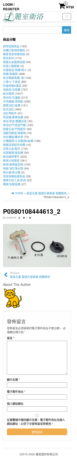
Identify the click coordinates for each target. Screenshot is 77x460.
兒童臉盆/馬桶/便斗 (15, 70)
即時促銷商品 (11, 46)
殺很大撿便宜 (11, 160)
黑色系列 (8, 58)
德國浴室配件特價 (14, 145)
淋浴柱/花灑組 (11, 97)
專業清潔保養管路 (14, 54)
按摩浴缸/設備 (11, 105)
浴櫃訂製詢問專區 (14, 50)
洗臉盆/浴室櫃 (11, 89)
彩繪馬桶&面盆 (12, 85)
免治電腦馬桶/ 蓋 (13, 78)
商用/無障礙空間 (13, 164)
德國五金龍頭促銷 (14, 62)
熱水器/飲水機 (11, 172)
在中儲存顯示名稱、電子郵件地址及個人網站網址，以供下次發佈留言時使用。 (36, 422)
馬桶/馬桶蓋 (10, 74)
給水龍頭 (8, 93)
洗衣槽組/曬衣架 (13, 137)
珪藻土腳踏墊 (11, 66)
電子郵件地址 (16, 391)
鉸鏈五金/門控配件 (14, 129)
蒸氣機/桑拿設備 (13, 117)
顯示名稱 (13, 379)
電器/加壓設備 (11, 184)
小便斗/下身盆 (11, 82)
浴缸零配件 (10, 113)
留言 (10, 338)
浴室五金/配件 (11, 149)
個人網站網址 (15, 403)
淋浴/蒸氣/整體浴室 (15, 121)
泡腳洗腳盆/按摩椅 (14, 133)
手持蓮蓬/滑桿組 (13, 101)
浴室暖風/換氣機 (13, 152)
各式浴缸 (8, 109)
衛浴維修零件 (11, 156)
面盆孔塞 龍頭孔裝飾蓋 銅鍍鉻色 (30, 275)
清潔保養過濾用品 (14, 176)
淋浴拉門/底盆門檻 (14, 125)
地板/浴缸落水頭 (13, 168)
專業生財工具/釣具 (14, 180)
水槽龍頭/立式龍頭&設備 (18, 141)
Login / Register (11, 6)
